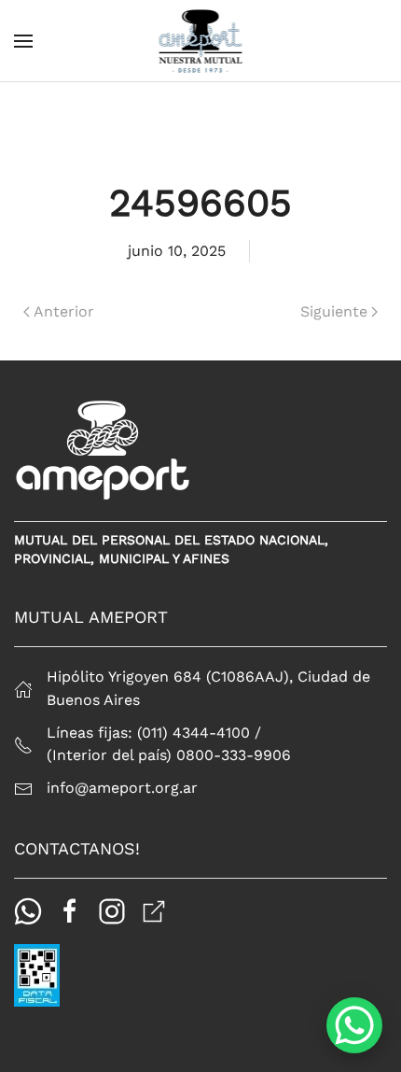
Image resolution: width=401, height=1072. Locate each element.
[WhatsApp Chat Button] (354, 1025)
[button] (23, 41)
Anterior (64, 311)
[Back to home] (201, 41)
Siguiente (333, 311)
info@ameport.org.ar (122, 788)
